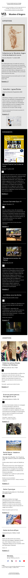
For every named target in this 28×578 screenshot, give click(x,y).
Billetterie (4, 193)
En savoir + (4, 81)
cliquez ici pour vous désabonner (14, 573)
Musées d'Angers (17, 14)
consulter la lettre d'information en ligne (14, 4)
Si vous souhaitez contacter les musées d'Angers (14, 10)
